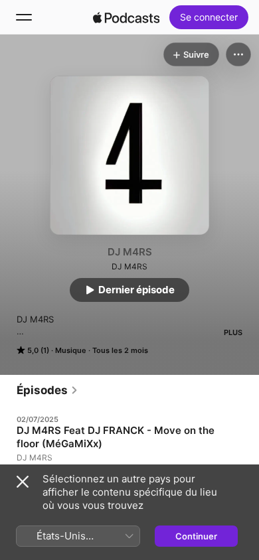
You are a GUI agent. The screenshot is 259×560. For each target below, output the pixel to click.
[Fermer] (23, 482)
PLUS (233, 332)
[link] (47, 390)
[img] (126, 17)
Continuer (196, 536)
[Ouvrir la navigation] (24, 17)
